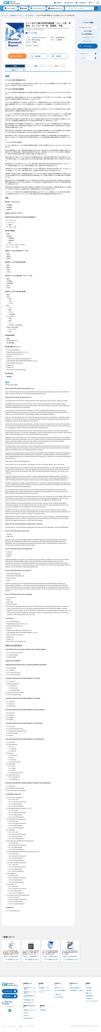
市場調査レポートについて (16, 15)
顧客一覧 (88, 993)
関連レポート (15, 70)
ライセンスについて (87, 41)
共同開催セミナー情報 (76, 990)
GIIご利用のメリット (29, 1002)
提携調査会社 (90, 995)
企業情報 (87, 983)
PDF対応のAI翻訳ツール (61, 991)
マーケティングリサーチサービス (45, 991)
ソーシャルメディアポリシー (30, 1026)
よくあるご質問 (59, 997)
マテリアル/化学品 (29, 15)
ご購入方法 (58, 994)
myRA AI (26, 1015)
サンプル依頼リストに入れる (12, 959)
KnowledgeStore (28, 1018)
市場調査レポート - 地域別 (30, 992)
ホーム (6, 15)
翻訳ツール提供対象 (33, 46)
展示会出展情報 (74, 987)
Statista (26, 1012)
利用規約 (21, 1026)
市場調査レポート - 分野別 (30, 988)
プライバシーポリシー (13, 1026)
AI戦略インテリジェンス (30, 1010)
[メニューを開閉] (98, 2)
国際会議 (43, 1010)
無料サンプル (58, 987)
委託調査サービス (44, 987)
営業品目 (88, 990)
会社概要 (88, 987)
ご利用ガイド (57, 983)
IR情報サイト (89, 998)
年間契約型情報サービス (30, 996)
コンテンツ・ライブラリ (92, 1001)
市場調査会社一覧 (29, 999)
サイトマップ (4, 1026)
